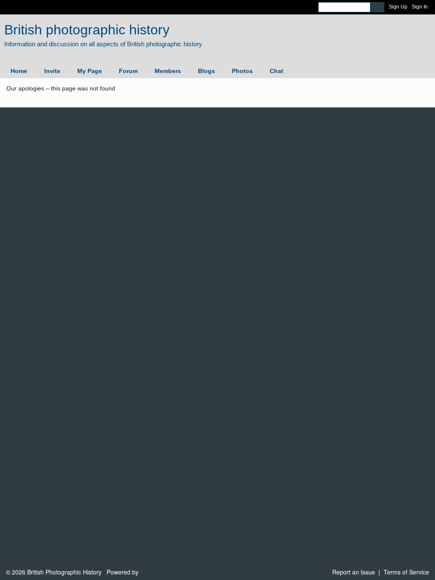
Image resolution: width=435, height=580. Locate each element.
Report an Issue (353, 572)
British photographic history (86, 29)
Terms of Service (406, 572)
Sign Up (398, 7)
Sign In (420, 7)
